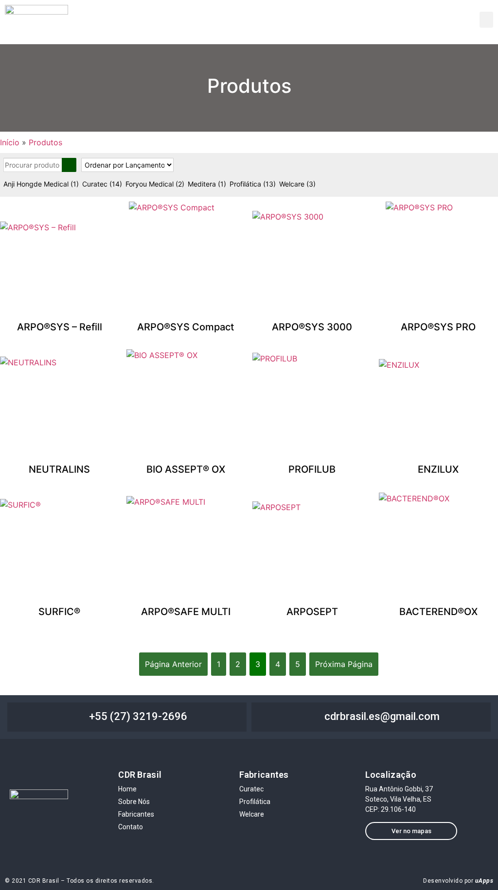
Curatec (102, 184)
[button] (486, 20)
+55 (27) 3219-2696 (138, 716)
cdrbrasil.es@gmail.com (382, 716)
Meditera (207, 184)
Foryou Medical (154, 184)
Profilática (253, 184)
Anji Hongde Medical (41, 184)
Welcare (297, 184)
